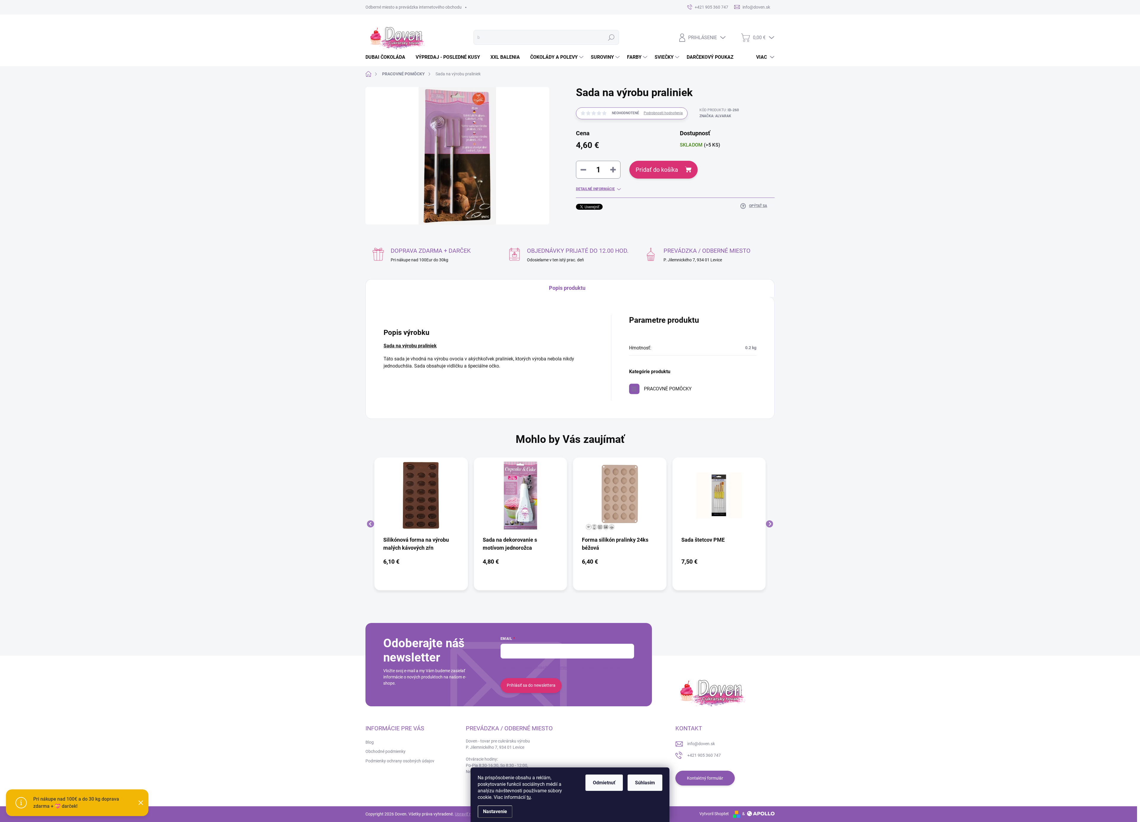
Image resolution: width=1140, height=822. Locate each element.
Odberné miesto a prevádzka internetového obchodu (413, 7)
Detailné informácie (595, 189)
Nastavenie (495, 811)
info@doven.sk (701, 743)
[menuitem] (387, 57)
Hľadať (611, 37)
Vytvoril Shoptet (714, 813)
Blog (369, 742)
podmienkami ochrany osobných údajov (589, 667)
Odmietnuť (604, 783)
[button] (421, 562)
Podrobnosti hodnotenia (663, 113)
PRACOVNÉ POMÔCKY (668, 389)
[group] (421, 523)
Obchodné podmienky (385, 751)
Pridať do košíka (657, 169)
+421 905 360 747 (704, 755)
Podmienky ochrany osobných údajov (399, 761)
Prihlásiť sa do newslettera (531, 685)
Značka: (715, 116)
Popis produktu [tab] (567, 288)
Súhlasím (645, 783)
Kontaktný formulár (705, 778)
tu (529, 797)
